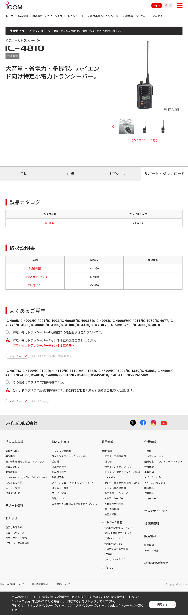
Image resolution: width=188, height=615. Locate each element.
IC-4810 (157, 16)
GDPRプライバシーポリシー (86, 605)
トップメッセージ (153, 456)
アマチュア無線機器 (115, 456)
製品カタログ (13, 466)
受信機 (55, 461)
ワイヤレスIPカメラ (115, 559)
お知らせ (11, 518)
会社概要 (149, 466)
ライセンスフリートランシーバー (66, 16)
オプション (108, 567)
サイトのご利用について (12, 584)
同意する (162, 604)
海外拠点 (149, 493)
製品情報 (23, 16)
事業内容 (149, 472)
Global (168, 5)
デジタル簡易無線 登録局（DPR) (121, 482)
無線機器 (37, 16)
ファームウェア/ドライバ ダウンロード (27, 477)
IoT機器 (108, 554)
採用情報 (150, 536)
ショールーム (151, 498)
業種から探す (13, 451)
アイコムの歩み (152, 477)
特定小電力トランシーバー (105, 16)
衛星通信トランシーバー (117, 493)
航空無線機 (110, 514)
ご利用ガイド (35, 285)
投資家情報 (151, 523)
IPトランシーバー (113, 498)
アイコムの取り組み (155, 482)
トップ (9, 16)
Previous (114, 126)
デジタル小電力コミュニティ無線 (122, 472)
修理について (13, 493)
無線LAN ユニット (114, 538)
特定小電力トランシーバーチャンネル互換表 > (43, 345)
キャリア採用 (151, 550)
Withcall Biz (110, 477)
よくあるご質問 (14, 482)
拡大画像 (174, 109)
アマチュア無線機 (61, 451)
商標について (63, 584)
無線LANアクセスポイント (118, 527)
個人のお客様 (60, 441)
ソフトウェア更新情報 (17, 543)
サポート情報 (14, 505)
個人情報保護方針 (40, 584)
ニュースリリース (15, 532)
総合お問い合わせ (156, 563)
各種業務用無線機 (114, 503)
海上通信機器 (59, 466)
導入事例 (10, 456)
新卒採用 (149, 545)
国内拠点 (149, 488)
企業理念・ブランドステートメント (163, 461)
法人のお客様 (14, 441)
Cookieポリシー (118, 605)
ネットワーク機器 (112, 522)
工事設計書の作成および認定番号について (74, 503)
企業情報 (150, 441)
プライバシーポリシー (50, 605)
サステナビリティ (156, 510)
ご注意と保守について (35, 277)
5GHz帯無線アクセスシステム (120, 533)
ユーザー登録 (13, 488)
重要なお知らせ (14, 527)
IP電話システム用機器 (116, 548)
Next (175, 126)
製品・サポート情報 (16, 537)
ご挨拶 (147, 451)
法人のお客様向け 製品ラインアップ (25, 461)
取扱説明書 (35, 268)
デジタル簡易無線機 (115, 488)
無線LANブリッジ (113, 543)
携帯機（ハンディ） (136, 16)
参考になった (16, 356)
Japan (157, 5)
